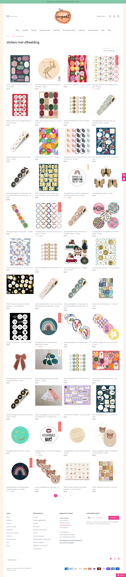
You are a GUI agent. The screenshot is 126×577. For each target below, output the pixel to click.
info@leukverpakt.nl (66, 525)
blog (109, 30)
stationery (56, 30)
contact (35, 533)
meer (103, 30)
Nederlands (101, 16)
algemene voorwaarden (40, 545)
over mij (35, 517)
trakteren (82, 30)
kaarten (34, 30)
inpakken (25, 30)
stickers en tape (45, 30)
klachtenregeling (38, 542)
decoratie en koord (69, 30)
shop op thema (93, 30)
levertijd (35, 523)
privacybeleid (37, 549)
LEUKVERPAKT (27, 568)
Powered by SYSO (11, 570)
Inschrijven (113, 518)
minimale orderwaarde (40, 530)
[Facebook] (111, 559)
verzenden (36, 526)
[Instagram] (115, 559)
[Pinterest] (119, 559)
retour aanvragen (38, 536)
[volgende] (70, 496)
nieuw (17, 30)
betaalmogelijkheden (39, 520)
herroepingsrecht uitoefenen (42, 539)
